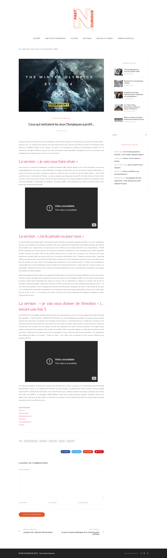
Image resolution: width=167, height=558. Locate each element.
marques (43, 441)
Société (36, 38)
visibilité (70, 441)
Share (66, 451)
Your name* (23, 502)
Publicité (52, 441)
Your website (83, 502)
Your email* (52, 502)
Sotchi (61, 441)
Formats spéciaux (126, 38)
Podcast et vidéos (104, 38)
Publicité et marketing (55, 38)
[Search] (145, 135)
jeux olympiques (30, 441)
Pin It (100, 451)
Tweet (77, 451)
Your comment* (24, 469)
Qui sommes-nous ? (132, 553)
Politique (87, 38)
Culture (74, 38)
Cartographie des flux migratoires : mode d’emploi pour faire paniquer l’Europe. (127, 180)
